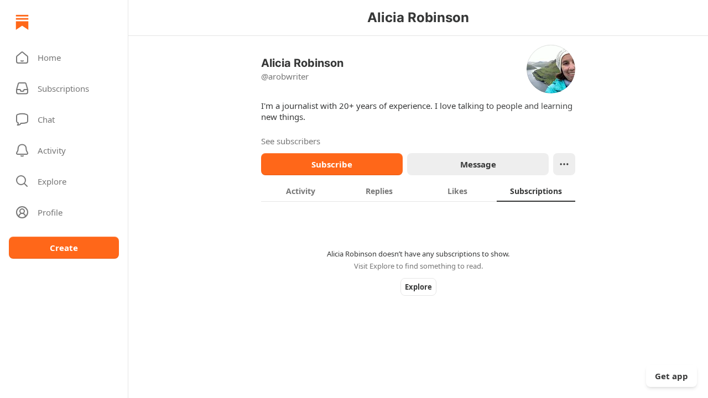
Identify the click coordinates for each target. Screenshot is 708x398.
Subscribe (331, 164)
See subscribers (290, 140)
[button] (64, 57)
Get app (671, 375)
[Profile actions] (564, 164)
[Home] (22, 22)
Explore (418, 287)
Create (64, 247)
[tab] (300, 191)
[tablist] (418, 191)
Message (478, 164)
